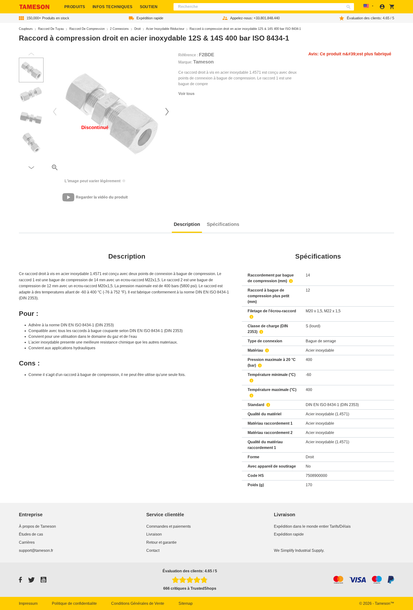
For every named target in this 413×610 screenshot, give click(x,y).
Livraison (154, 534)
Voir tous (186, 94)
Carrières (27, 542)
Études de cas (31, 534)
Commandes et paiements (168, 526)
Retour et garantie (161, 542)
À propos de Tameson (37, 526)
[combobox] (264, 6)
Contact (152, 550)
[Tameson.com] (34, 7)
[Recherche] (349, 6)
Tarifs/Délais (340, 526)
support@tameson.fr (36, 550)
